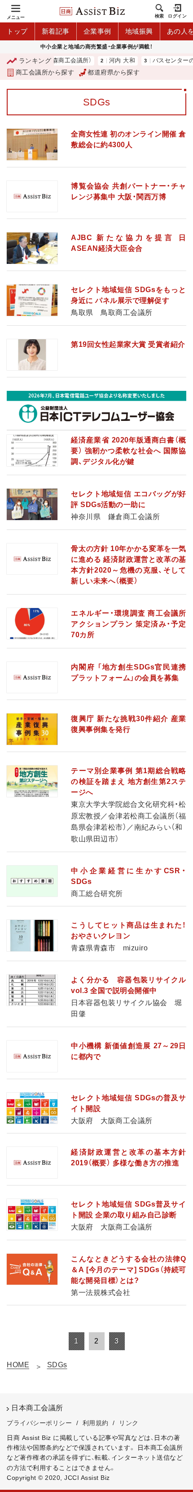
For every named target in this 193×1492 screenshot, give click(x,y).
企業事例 (97, 31)
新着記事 (56, 31)
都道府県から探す (114, 72)
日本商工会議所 (37, 1408)
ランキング (35, 60)
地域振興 (139, 31)
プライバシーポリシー (39, 1422)
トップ (17, 31)
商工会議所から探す (45, 72)
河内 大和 (110, 61)
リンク (129, 1422)
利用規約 (96, 1422)
